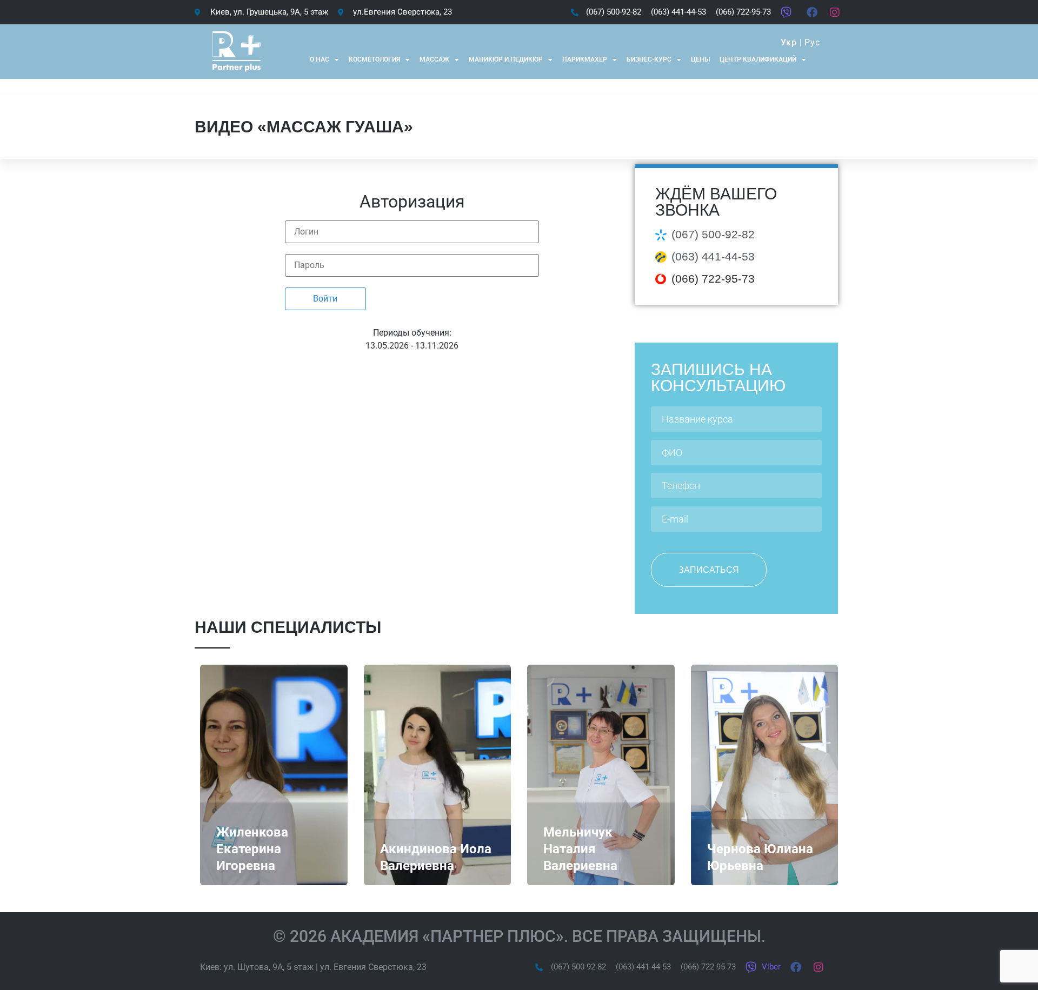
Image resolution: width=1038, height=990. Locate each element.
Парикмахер (584, 59)
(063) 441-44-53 (713, 256)
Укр (788, 42)
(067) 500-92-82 (713, 234)
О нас (319, 59)
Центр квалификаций (758, 59)
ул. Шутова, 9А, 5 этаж (269, 967)
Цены (700, 59)
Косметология (374, 59)
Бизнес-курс (649, 59)
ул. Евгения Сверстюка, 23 (373, 967)
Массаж (434, 59)
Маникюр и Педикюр (506, 59)
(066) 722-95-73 (713, 278)
